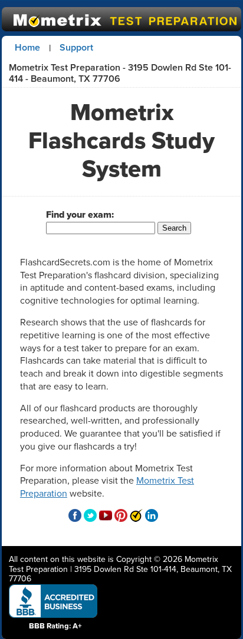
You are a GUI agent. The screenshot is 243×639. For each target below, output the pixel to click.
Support (76, 47)
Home (27, 47)
